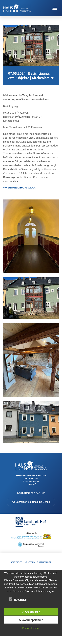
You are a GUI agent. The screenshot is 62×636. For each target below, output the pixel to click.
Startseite (16, 562)
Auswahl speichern (31, 619)
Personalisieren (30, 628)
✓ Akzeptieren (31, 611)
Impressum (29, 562)
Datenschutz (44, 562)
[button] (55, 8)
